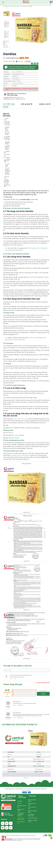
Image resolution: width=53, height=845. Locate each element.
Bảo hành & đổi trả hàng (32, 811)
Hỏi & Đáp (26, 104)
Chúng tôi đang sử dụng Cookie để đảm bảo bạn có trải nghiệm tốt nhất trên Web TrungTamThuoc (26, 789)
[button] (25, 777)
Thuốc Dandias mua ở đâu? (7, 185)
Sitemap (30, 820)
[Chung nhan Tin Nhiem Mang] (45, 836)
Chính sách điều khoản (32, 800)
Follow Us (4, 819)
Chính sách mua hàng (32, 804)
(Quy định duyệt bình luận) (44, 682)
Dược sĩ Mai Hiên (19, 93)
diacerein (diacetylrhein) (38, 766)
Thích (11, 678)
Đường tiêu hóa (28, 294)
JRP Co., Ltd (14, 71)
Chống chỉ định (7, 152)
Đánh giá (44, 104)
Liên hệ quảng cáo (20, 822)
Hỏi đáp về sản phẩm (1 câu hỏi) (18, 665)
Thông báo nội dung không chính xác (20, 814)
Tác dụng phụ (6, 155)
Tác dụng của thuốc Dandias (7, 128)
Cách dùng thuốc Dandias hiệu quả (7, 147)
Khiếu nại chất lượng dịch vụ (20, 818)
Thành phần (6, 119)
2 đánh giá (20, 61)
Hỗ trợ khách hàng (22, 796)
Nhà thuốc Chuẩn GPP (21, 806)
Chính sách (32, 796)
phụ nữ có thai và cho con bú (20, 419)
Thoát (29, 792)
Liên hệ (19, 803)
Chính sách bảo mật (25, 790)
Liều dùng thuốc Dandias (7, 142)
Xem (22, 58)
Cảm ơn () (20, 705)
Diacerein (5, 285)
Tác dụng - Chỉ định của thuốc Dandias (7, 123)
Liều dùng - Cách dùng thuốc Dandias (7, 138)
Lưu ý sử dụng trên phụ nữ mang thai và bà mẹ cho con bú (7, 171)
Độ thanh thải (31, 277)
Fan (7, 813)
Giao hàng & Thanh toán (31, 815)
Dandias (9, 190)
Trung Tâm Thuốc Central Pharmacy (20, 455)
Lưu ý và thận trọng (7, 165)
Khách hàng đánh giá (13, 684)
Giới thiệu (19, 801)
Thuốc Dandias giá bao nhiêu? (6, 181)
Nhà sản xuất (6, 177)
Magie (24, 374)
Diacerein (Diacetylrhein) (17, 83)
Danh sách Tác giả (32, 818)
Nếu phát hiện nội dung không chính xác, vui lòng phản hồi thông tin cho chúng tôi (21, 89)
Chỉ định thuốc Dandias (7, 133)
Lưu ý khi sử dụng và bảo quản (7, 160)
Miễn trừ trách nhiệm (20, 810)
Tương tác (7, 157)
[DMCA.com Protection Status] (49, 835)
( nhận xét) (7, 696)
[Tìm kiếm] (50, 5)
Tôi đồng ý (24, 792)
